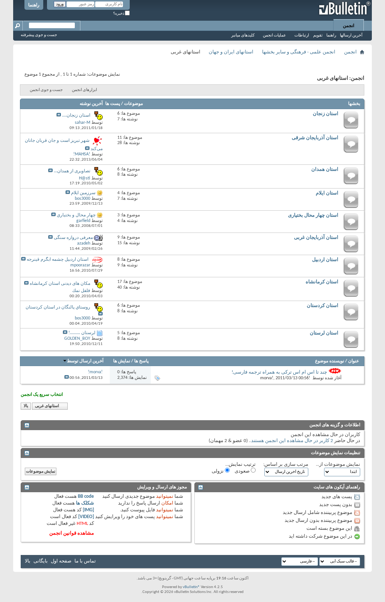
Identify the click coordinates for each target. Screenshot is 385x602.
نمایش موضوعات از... (338, 464)
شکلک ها (85, 503)
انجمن (348, 26)
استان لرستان (324, 333)
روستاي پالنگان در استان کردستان (58, 307)
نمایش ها (121, 361)
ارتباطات (301, 35)
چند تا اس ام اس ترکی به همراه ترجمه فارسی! (279, 372)
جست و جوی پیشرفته (39, 35)
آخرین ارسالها (351, 35)
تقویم (318, 35)
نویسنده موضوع (329, 361)
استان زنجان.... (76, 115)
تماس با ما (85, 561)
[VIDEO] (86, 516)
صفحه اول (61, 561)
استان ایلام (327, 193)
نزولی (218, 471)
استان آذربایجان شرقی (315, 137)
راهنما (33, 5)
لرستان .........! (81, 333)
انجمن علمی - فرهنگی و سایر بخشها (298, 52)
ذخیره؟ (119, 14)
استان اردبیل (325, 259)
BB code (86, 496)
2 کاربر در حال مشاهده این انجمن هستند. (291, 440)
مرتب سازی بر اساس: (285, 464)
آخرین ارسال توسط (85, 361)
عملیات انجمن (274, 35)
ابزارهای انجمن (84, 90)
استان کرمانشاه (322, 282)
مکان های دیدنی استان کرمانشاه (60, 283)
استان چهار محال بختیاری (313, 215)
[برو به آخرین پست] (66, 378)
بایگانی (40, 561)
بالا (26, 406)
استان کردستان (322, 305)
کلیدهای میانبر (243, 35)
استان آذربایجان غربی (316, 237)
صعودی (243, 471)
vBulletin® (191, 587)
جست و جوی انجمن (46, 90)
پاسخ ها (141, 361)
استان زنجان (325, 113)
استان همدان (324, 169)
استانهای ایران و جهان (231, 52)
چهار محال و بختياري (76, 215)
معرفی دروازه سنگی (73, 238)
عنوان (353, 361)
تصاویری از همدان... (72, 171)
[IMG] (88, 510)
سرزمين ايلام (83, 193)
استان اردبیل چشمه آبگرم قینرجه (57, 259)
